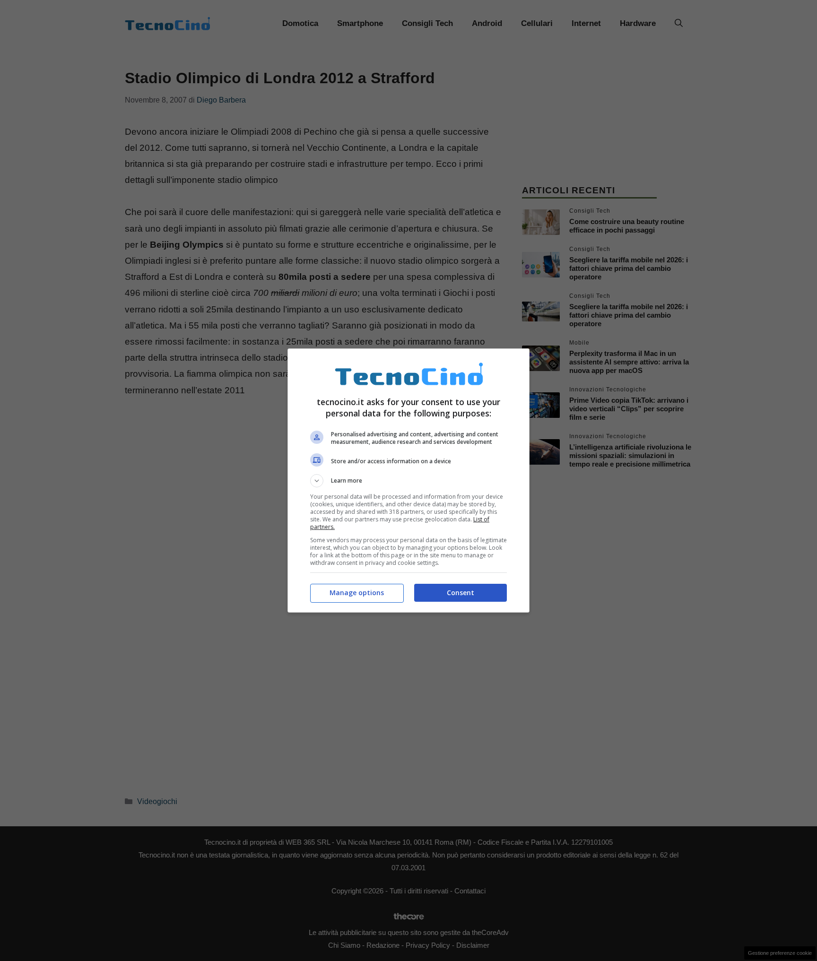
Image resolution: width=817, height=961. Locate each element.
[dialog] (408, 480)
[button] (408, 480)
